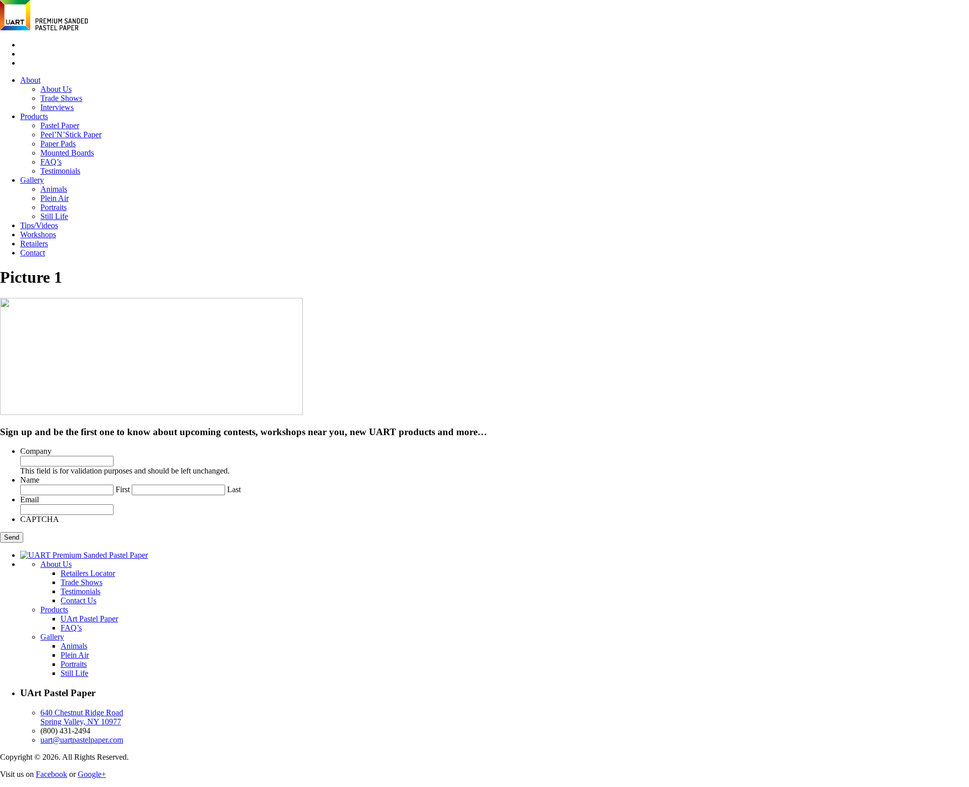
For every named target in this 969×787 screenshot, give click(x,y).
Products (34, 116)
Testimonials (60, 171)
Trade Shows (61, 98)
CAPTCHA (39, 519)
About (30, 80)
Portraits (53, 207)
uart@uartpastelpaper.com (81, 740)
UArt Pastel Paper (89, 618)
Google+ (92, 774)
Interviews (57, 107)
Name (29, 480)
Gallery (32, 180)
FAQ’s (51, 162)
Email (29, 499)
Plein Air (54, 198)
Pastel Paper (59, 125)
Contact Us (78, 600)
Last (234, 489)
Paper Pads (58, 143)
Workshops (38, 234)
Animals (53, 189)
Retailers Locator (88, 573)
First (123, 489)
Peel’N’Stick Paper (70, 134)
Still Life (54, 216)
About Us (56, 89)
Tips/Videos (39, 225)
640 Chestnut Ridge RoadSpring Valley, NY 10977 (81, 717)
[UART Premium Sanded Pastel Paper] (44, 27)
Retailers (34, 243)
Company (35, 451)
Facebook (51, 774)
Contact (32, 252)
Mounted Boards (67, 152)
